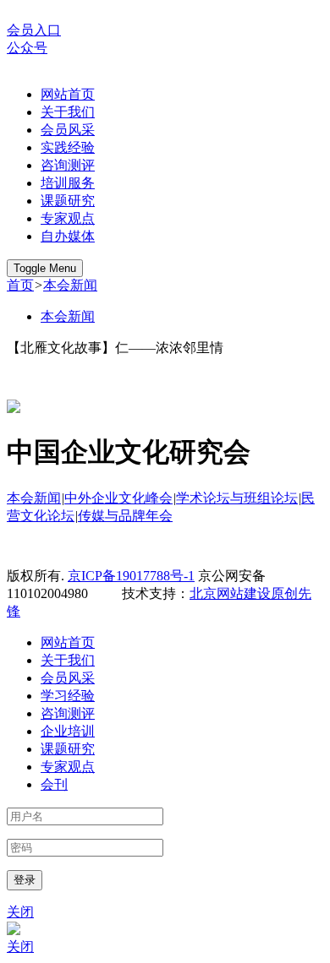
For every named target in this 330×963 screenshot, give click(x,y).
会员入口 (34, 30)
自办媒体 (68, 236)
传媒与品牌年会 (125, 516)
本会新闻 (70, 285)
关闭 (20, 912)
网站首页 (68, 94)
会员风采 (68, 129)
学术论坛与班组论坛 (237, 498)
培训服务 (68, 183)
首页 (20, 285)
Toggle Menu (45, 268)
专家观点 (68, 218)
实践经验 (68, 147)
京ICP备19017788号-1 (131, 576)
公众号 (27, 48)
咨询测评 (68, 165)
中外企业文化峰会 (118, 498)
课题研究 (68, 200)
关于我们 (68, 112)
